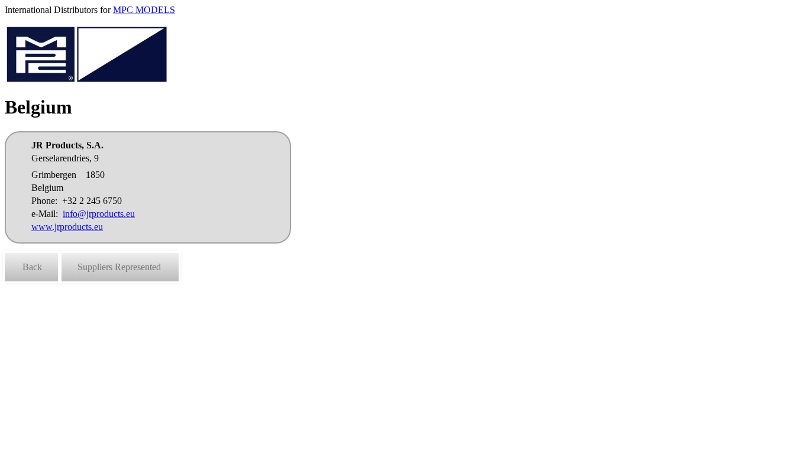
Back (32, 267)
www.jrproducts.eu (67, 227)
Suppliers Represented (119, 267)
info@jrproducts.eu (99, 214)
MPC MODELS (144, 10)
